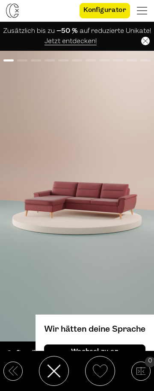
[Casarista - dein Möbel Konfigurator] (12, 10)
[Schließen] (145, 41)
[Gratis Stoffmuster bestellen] (65, 10)
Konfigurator (104, 10)
